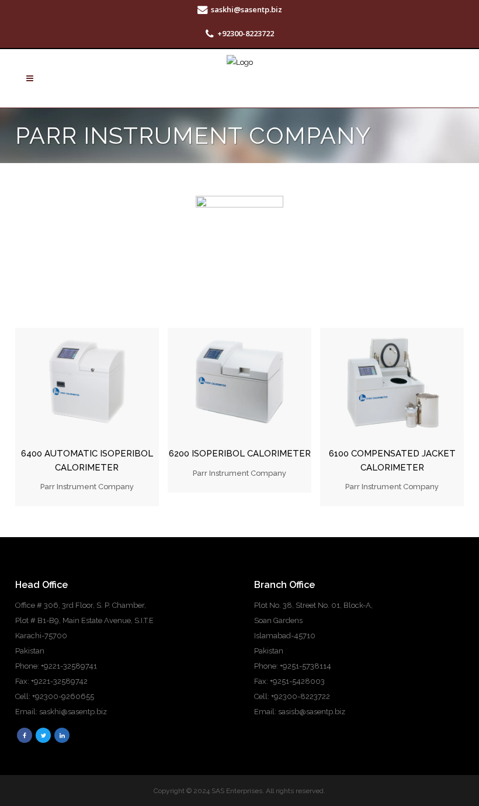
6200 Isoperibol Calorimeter (240, 453)
